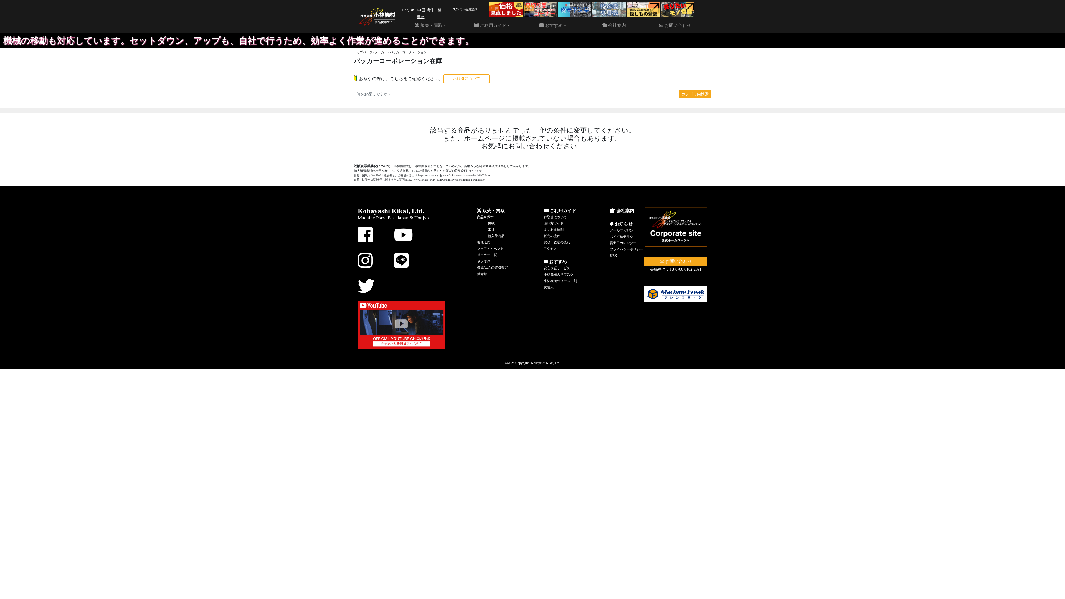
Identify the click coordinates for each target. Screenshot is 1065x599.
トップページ (363, 52)
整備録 (482, 274)
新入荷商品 (496, 236)
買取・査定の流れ (557, 242)
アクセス (550, 249)
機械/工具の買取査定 (492, 268)
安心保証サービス (557, 268)
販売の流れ (552, 236)
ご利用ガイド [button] (492, 25)
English (408, 10)
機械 (491, 223)
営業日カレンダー (623, 243)
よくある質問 (554, 230)
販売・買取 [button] (431, 25)
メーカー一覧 (487, 255)
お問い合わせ (677, 25)
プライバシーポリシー (626, 249)
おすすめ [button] (553, 25)
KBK (613, 256)
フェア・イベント (490, 249)
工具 (491, 230)
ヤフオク (483, 261)
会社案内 (616, 25)
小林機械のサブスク (559, 274)
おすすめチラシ (621, 236)
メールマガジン (621, 230)
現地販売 (483, 242)
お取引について (466, 79)
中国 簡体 (425, 10)
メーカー (381, 52)
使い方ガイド (554, 223)
